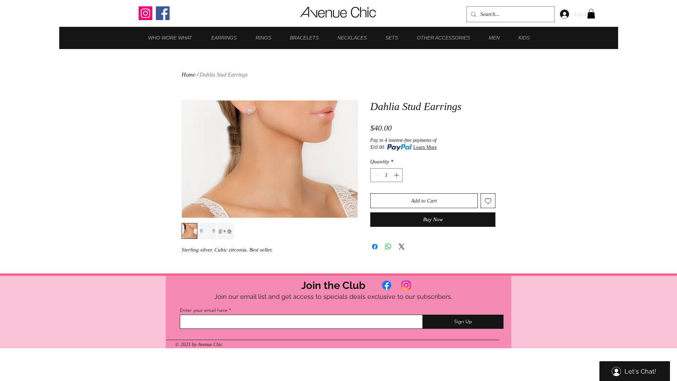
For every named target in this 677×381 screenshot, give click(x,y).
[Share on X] (401, 246)
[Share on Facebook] (375, 246)
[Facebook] (163, 13)
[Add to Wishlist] (488, 200)
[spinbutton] (386, 175)
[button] (591, 13)
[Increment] (397, 175)
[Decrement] (376, 175)
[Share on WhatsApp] (388, 246)
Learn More (425, 147)
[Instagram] (145, 13)
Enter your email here (203, 310)
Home (188, 75)
